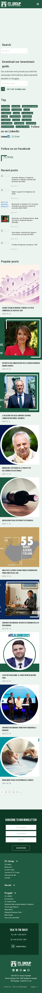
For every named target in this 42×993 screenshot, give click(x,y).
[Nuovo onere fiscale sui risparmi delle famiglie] (19, 757)
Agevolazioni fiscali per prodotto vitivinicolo (17, 520)
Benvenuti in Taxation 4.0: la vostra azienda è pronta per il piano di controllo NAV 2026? (25, 206)
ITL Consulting (6, 113)
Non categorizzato (7, 127)
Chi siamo (8, 864)
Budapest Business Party (13, 912)
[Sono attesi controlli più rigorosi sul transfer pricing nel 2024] (5, 233)
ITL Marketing (27, 116)
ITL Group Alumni (27, 113)
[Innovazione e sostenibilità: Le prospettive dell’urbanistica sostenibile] (19, 445)
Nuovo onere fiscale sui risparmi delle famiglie (18, 780)
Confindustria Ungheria (29, 106)
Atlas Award (9, 915)
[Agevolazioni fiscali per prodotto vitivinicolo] (19, 497)
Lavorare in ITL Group (12, 872)
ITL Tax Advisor (19, 123)
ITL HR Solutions (15, 116)
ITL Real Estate (26, 120)
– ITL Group (14, 136)
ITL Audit (26, 110)
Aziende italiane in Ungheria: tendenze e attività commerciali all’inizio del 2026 (24, 179)
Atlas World (5, 106)
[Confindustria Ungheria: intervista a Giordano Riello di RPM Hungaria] (19, 599)
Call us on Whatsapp (19, 987)
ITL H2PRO (4, 116)
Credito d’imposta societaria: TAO (24, 245)
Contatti (7, 878)
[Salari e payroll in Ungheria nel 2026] (5, 192)
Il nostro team (9, 870)
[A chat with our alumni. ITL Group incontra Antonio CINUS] (19, 652)
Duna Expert (5, 110)
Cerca (34, 51)
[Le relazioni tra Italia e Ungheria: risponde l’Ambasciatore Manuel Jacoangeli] (19, 392)
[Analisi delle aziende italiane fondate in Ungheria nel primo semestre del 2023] (19, 547)
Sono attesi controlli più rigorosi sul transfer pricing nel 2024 (24, 233)
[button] (38, 4)
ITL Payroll (16, 120)
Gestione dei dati (10, 875)
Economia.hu (9, 899)
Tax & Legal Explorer (22, 127)
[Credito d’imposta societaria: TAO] (5, 245)
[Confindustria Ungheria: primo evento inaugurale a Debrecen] (19, 704)
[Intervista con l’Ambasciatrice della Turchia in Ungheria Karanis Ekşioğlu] (5, 219)
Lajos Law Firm (31, 123)
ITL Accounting (16, 110)
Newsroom (8, 867)
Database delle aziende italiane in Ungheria (19, 904)
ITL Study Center (7, 123)
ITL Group (16, 113)
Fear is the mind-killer (12, 918)
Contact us (7, 987)
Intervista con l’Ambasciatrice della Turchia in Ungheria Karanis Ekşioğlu (25, 220)
